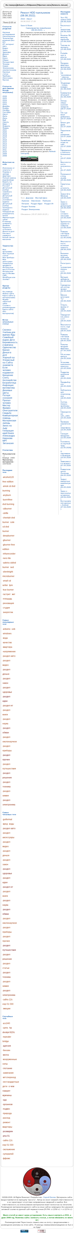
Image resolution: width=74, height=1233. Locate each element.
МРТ (5, 441)
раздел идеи (36, 204)
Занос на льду (7, 426)
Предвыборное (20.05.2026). (66, 385)
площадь (7, 598)
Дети (12, 340)
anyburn (7, 495)
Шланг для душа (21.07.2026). (66, 126)
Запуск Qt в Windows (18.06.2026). (66, 197)
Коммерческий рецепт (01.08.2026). (66, 96)
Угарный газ (9, 357)
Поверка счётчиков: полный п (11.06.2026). (66, 235)
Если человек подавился (8, 370)
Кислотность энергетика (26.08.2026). (66, 29)
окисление (36, 201)
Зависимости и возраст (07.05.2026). (66, 464)
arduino (6, 629)
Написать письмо (60, 5)
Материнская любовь (9, 421)
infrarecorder (9, 553)
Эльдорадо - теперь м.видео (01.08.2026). (66, 87)
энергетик (8, 612)
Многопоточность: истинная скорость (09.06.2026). (66, 246)
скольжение (9, 1149)
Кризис (6, 350)
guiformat (7, 819)
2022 (23, 19)
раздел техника (28, 207)
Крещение (8, 375)
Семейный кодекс (8, 338)
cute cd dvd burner (8, 526)
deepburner (8, 535)
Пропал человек (7, 401)
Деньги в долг (7, 353)
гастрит (7, 594)
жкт (13, 594)
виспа (6, 1055)
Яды (13, 335)
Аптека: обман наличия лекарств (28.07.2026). (66, 106)
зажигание (8, 1073)
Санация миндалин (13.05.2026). (66, 437)
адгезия (7, 1046)
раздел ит (8, 705)
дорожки (29, 198)
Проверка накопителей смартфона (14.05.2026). (66, 427)
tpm (11, 585)
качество (7, 642)
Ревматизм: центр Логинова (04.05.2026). (66, 473)
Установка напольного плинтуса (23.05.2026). (66, 366)
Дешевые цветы (7, 391)
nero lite (7, 558)
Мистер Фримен (7, 406)
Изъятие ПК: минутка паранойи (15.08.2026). (66, 39)
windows (7, 633)
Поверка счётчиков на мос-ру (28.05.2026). (66, 339)
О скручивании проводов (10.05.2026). (66, 455)
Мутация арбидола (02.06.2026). (66, 280)
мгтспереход (9, 1077)
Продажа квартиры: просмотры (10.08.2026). (66, 67)
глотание (7, 1068)
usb (13, 629)
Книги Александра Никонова (9, 436)
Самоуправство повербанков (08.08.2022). (38, 29)
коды (11, 824)
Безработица (9, 383)
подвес (6, 1109)
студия (6, 608)
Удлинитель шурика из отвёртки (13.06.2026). (66, 226)
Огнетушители (10, 410)
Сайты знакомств (8, 363)
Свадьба (7, 413)
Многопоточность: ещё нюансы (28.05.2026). (66, 329)
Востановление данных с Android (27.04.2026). (66, 505)
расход (6, 1118)
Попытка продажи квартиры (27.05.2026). (66, 348)
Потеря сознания (7, 396)
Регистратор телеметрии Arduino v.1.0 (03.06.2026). (66, 269)
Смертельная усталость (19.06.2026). (66, 188)
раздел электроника (31, 209)
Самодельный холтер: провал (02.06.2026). (66, 289)
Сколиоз (7, 330)
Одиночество (9, 347)
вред (5, 824)
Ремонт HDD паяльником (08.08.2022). (35, 14)
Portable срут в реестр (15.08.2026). (66, 57)
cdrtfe (5, 513)
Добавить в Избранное (26, 5)
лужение (25, 201)
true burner (8, 589)
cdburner (7, 508)
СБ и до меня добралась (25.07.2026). (66, 117)
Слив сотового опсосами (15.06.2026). (66, 216)
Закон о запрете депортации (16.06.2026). (66, 206)
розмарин (8, 1131)
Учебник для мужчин (9, 333)
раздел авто (9, 656)
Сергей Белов (49, 1197)
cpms (5, 1028)
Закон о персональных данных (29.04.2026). (66, 495)
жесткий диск (41, 198)
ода (5, 1100)
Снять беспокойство (10, 379)
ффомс (6, 1158)
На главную (11, 5)
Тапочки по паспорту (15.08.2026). (66, 48)
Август (29, 19)
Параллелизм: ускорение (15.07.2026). (66, 134)
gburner (7, 540)
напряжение (9, 651)
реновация (8, 603)
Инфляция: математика (9, 386)
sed (12, 567)
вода (5, 638)
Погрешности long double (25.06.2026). (66, 178)
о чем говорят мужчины (8, 1091)
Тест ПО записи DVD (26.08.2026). (66, 20)
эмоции (6, 1008)
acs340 (6, 1023)
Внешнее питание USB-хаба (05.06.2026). (66, 257)
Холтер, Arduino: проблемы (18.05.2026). (66, 406)
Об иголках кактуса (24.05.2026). (66, 357)
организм (7, 1104)
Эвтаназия (8, 443)
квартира (7, 647)
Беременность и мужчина (10, 343)
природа (7, 1113)
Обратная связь (44, 5)
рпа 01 (6, 1136)
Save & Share (26, 25)
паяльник (47, 201)
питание (25, 204)
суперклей (8, 1154)
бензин (6, 1050)
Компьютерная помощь (10, 416)
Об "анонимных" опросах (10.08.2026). (66, 77)
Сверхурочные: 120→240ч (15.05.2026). (66, 416)
